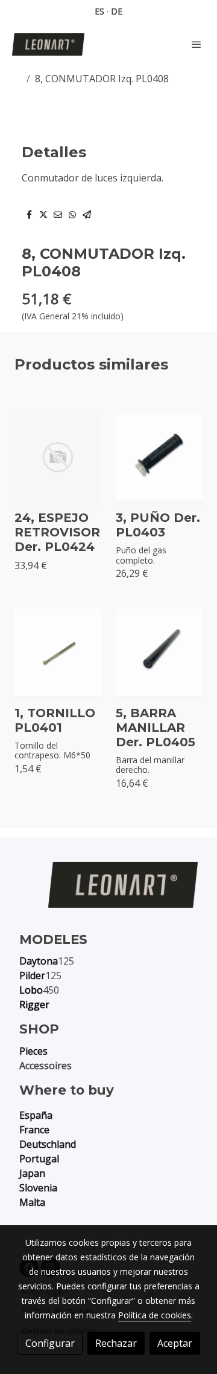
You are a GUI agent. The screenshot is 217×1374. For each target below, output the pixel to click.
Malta (32, 1202)
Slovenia (38, 1187)
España (35, 1115)
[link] (48, 44)
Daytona (38, 961)
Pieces (33, 1051)
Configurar (50, 1343)
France (34, 1129)
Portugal (39, 1158)
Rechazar (116, 1343)
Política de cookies (154, 1315)
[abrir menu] (196, 44)
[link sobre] (108, 892)
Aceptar (174, 1343)
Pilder (32, 975)
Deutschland (47, 1144)
